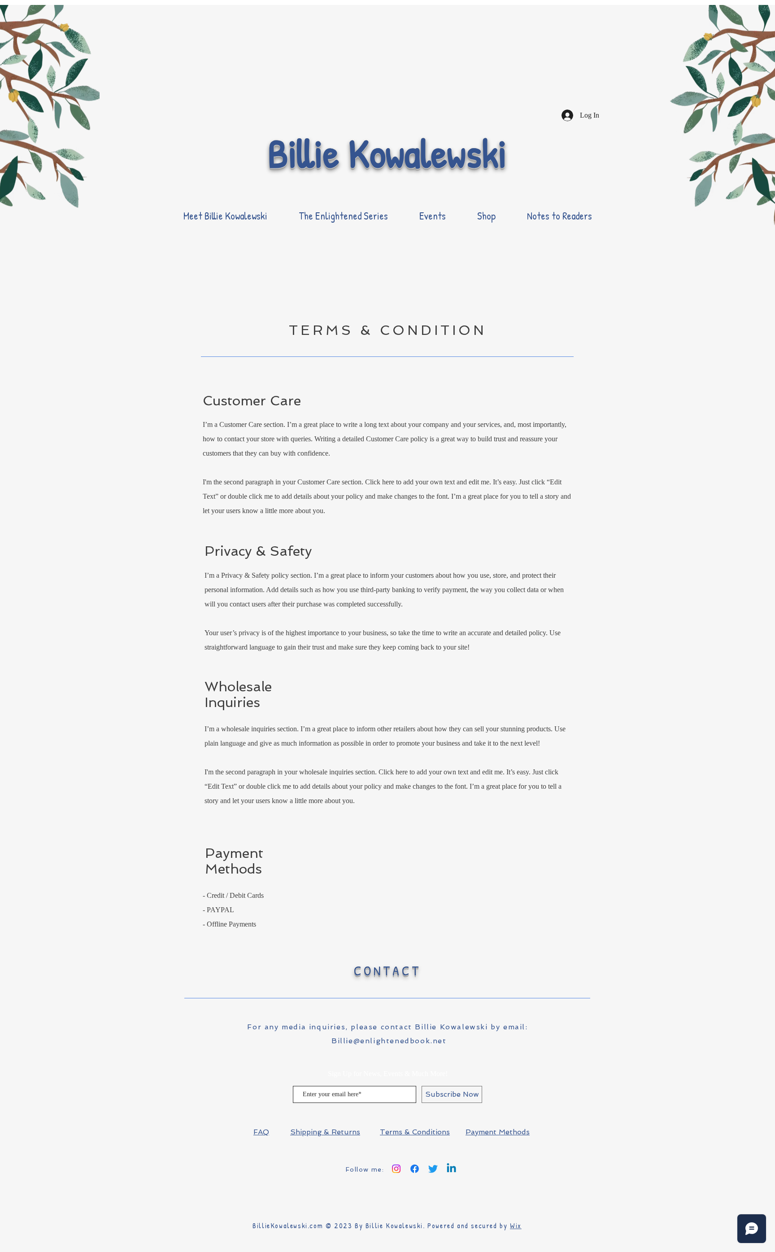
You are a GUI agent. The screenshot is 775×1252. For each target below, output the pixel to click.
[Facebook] (414, 1168)
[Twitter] (433, 1168)
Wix (516, 1225)
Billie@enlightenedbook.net (389, 1041)
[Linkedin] (451, 1168)
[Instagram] (396, 1168)
